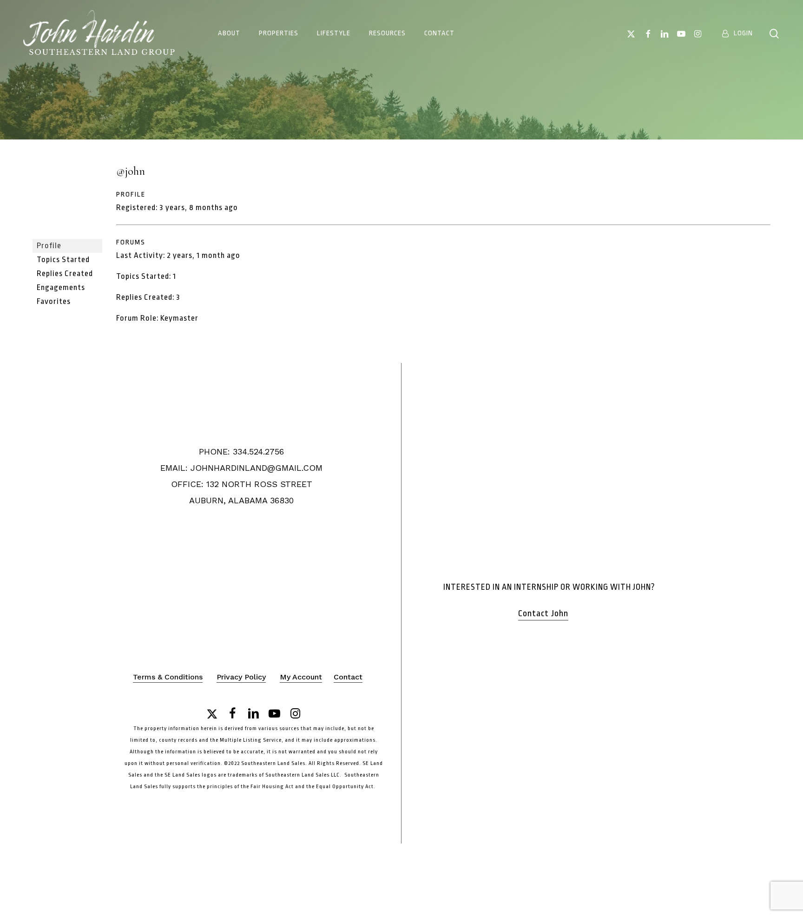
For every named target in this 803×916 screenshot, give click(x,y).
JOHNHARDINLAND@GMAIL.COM (257, 468)
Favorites (54, 301)
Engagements (61, 287)
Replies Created (65, 273)
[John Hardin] (67, 234)
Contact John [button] (543, 613)
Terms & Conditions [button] (168, 676)
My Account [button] (301, 676)
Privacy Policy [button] (241, 676)
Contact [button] (348, 676)
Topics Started (63, 259)
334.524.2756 (258, 451)
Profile (49, 245)
